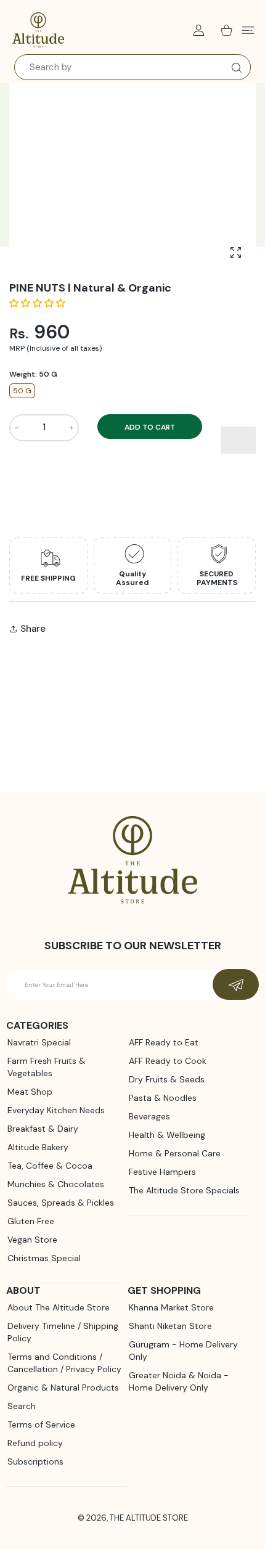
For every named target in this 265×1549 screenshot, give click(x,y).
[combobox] (132, 67)
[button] (38, 303)
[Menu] (248, 30)
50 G (22, 391)
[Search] (234, 67)
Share (33, 629)
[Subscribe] (236, 984)
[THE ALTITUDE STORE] (38, 30)
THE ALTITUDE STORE (149, 1518)
